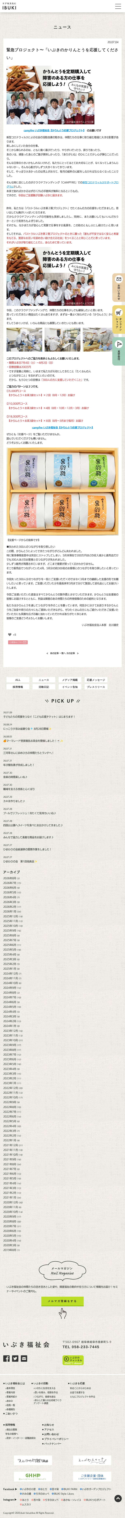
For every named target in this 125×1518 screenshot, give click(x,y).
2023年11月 (10, 1035)
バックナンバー (52, 1443)
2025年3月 (9, 959)
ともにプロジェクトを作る (82, 1397)
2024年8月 (9, 992)
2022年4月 (9, 1126)
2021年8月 (9, 1164)
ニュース (44, 679)
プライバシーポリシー (56, 1439)
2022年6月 (9, 1116)
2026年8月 (9, 878)
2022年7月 (9, 1112)
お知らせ (49, 1424)
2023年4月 (9, 1069)
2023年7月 (9, 1054)
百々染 (55, 1489)
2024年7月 (9, 997)
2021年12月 (10, 1145)
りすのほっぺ (42, 1494)
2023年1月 (9, 1083)
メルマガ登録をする (62, 1301)
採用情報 (18, 686)
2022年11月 (10, 1092)
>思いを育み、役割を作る (46, 1392)
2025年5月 (9, 949)
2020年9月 (9, 1216)
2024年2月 (9, 1021)
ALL (18, 679)
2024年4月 (9, 1011)
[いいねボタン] (9, 634)
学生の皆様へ (11, 1434)
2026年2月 (9, 907)
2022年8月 (9, 1107)
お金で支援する (77, 1392)
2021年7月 (9, 1169)
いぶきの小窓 (29, 1489)
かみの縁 (26, 1494)
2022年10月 (10, 1097)
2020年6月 (9, 1231)
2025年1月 (9, 968)
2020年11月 (10, 1207)
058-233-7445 (85, 1347)
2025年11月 (10, 921)
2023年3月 (9, 1073)
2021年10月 (10, 1154)
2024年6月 (9, 1002)
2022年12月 (10, 1088)
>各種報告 (10, 1409)
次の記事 (72, 653)
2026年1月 (9, 911)
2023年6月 (9, 1059)
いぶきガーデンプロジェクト (96, 1489)
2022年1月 (9, 1140)
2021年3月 (9, 1188)
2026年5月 (9, 892)
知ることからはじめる (80, 1388)
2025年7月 (9, 940)
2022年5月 (9, 1121)
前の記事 (52, 653)
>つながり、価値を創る (45, 1397)
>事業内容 (10, 1392)
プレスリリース (96, 686)
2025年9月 (9, 930)
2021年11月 (10, 1150)
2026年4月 (9, 897)
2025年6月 (9, 945)
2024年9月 (9, 988)
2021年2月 (9, 1193)
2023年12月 (10, 1031)
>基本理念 (10, 1388)
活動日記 (44, 686)
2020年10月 (10, 1212)
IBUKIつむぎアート (96, 1500)
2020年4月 (9, 1240)
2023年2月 (9, 1078)
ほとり (43, 1489)
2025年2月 (9, 964)
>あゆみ (9, 1401)
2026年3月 (9, 902)
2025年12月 (10, 916)
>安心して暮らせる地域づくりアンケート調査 (48, 1401)
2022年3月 (9, 1131)
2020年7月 (9, 1226)
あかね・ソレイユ (72, 1500)
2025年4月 (9, 954)
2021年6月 (9, 1173)
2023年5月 (9, 1064)
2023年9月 (9, 1045)
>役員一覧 (10, 1405)
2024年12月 (10, 973)
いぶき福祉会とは (15, 1383)
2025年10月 (10, 926)
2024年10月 (10, 983)
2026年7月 (9, 883)
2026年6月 (9, 887)
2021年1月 (9, 1197)
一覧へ (62, 653)
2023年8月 (9, 1050)
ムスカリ (26, 1504)
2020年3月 (9, 1245)
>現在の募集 (11, 1430)
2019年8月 (9, 1250)
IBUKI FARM (70, 1489)
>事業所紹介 (11, 1397)
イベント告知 (70, 686)
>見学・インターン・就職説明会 (20, 1438)
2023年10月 (10, 1040)
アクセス (49, 1429)
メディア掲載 (70, 679)
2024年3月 (9, 1016)
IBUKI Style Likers (64, 1494)
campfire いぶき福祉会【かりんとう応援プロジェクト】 (62, 427)
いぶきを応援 (77, 1383)
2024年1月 (9, 1026)
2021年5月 (9, 1178)
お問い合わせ (51, 1434)
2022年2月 (9, 1135)
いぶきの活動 (41, 1383)
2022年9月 (9, 1102)
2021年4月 (9, 1183)
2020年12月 (10, 1202)
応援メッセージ (96, 679)
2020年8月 (9, 1221)
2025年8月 (9, 935)
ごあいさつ (11, 1413)
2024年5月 (9, 1007)
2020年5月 (9, 1235)
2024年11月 (10, 978)
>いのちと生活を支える (45, 1388)
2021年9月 (9, 1159)
